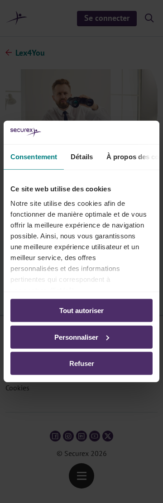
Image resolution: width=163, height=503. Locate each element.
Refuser (81, 363)
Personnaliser (76, 337)
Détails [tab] (82, 157)
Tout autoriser (81, 310)
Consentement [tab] (33, 157)
